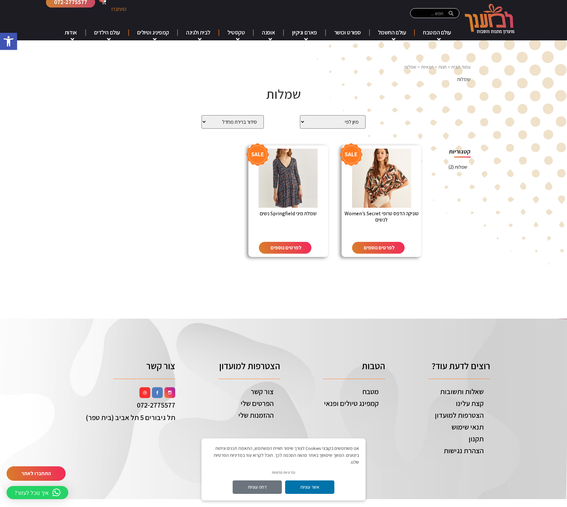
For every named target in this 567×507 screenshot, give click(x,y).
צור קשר (262, 391)
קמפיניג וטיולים (153, 32)
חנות (442, 67)
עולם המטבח (437, 32)
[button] (8, 41)
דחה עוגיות (257, 487)
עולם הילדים (107, 32)
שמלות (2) (458, 167)
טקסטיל (236, 32)
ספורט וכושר (347, 32)
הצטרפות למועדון (459, 415)
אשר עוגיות (309, 487)
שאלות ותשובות (462, 391)
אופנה (268, 32)
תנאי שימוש (468, 427)
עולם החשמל (392, 32)
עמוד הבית (461, 67)
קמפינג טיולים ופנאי (351, 403)
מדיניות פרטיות (283, 472)
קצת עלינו (470, 403)
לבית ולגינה (198, 32)
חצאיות (427, 67)
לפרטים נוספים (379, 247)
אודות (71, 32)
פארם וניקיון (304, 32)
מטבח (371, 391)
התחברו (119, 9)
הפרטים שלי (257, 403)
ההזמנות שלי (256, 415)
